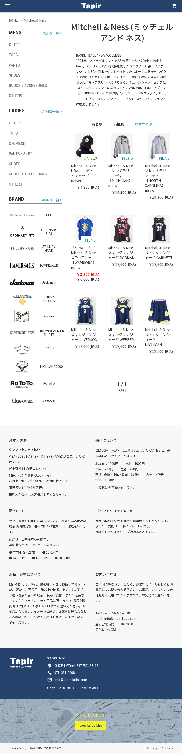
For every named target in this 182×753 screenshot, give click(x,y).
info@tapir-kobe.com (120, 618)
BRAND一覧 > (51, 199)
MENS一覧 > (52, 33)
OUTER (14, 44)
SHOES (14, 75)
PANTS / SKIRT (20, 153)
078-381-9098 (119, 613)
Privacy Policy (17, 748)
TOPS (13, 55)
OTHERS (15, 95)
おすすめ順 (143, 124)
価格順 (118, 124)
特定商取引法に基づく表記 (46, 748)
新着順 (97, 124)
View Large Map (90, 725)
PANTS (14, 65)
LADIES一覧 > (51, 111)
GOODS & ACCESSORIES (28, 85)
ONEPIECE (17, 143)
